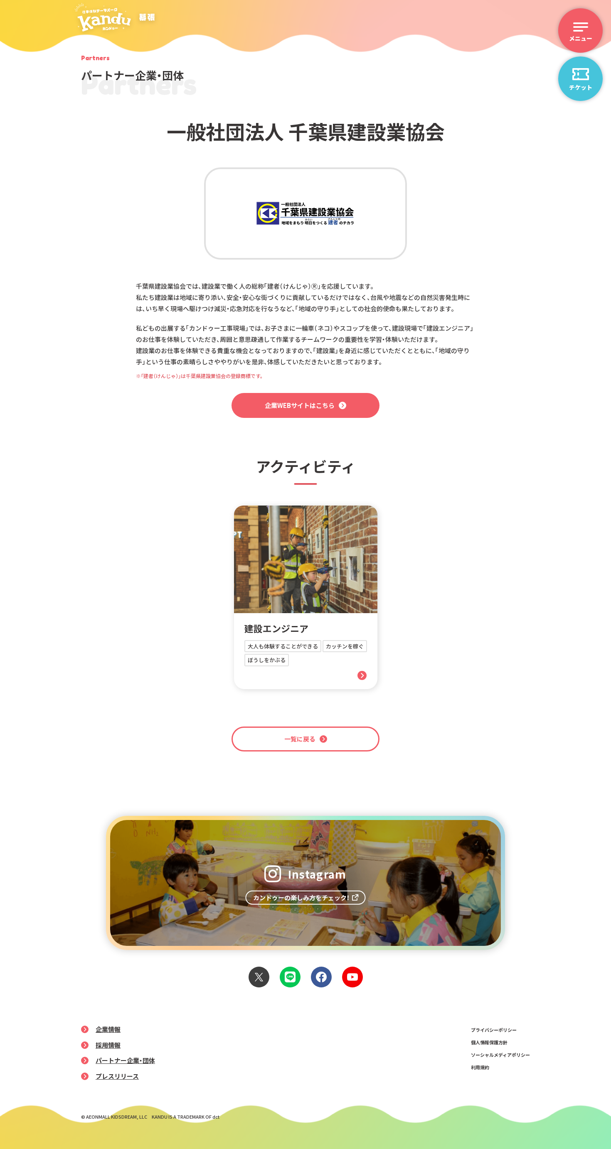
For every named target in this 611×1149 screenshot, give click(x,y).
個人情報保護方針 (489, 1042)
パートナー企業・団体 (125, 1060)
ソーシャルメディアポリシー (500, 1054)
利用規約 (480, 1067)
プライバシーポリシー (494, 1029)
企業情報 (108, 1029)
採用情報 (108, 1045)
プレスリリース (117, 1076)
